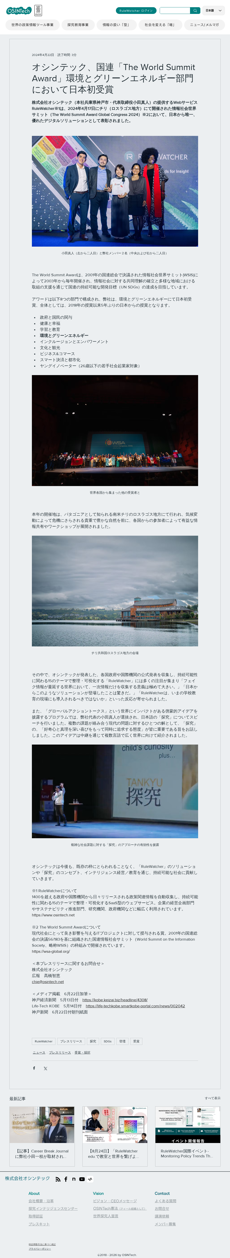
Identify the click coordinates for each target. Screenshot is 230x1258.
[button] (32, 25)
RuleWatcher (44, 1041)
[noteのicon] (74, 1179)
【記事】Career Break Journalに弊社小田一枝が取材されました (42, 1154)
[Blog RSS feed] (58, 1179)
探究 (93, 1041)
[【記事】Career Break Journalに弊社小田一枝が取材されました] (42, 1125)
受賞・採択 (82, 1052)
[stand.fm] (90, 1179)
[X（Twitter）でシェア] (45, 1068)
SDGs (108, 1041)
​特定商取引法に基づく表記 (42, 1244)
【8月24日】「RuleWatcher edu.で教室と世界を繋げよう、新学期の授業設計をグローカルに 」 (114, 1154)
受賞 (136, 1041)
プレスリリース (71, 1041)
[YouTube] (82, 1179)
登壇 (122, 1041)
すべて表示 (213, 1098)
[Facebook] (65, 1179)
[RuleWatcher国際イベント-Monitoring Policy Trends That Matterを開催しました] (187, 1125)
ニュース (39, 1052)
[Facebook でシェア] (34, 1068)
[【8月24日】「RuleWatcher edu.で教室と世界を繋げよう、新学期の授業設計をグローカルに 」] (115, 1125)
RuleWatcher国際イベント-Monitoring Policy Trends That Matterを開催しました (187, 1153)
